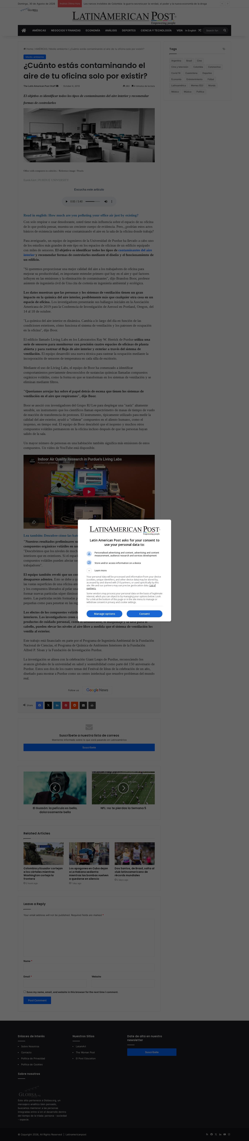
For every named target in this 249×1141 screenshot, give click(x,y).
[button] (124, 570)
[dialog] (124, 570)
